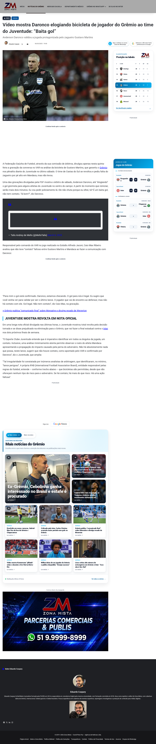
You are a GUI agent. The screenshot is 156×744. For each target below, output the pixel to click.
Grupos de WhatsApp (129, 739)
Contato (84, 739)
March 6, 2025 (55, 235)
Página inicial (24, 739)
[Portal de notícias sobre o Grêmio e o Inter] (10, 6)
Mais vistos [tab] (14, 435)
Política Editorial (49, 739)
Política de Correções (63, 739)
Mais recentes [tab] (28, 435)
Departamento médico (74, 6)
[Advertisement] (55, 145)
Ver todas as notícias (99, 579)
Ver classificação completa (133, 108)
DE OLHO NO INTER (116, 6)
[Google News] (60, 424)
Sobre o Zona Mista (36, 739)
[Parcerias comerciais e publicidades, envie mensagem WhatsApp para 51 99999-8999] (55, 621)
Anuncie (118, 739)
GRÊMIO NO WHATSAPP (95, 6)
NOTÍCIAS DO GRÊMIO (36, 6)
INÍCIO (22, 6)
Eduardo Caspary (14, 44)
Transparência (75, 739)
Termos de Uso (109, 739)
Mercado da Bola (54, 6)
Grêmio (15, 18)
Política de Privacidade (95, 739)
